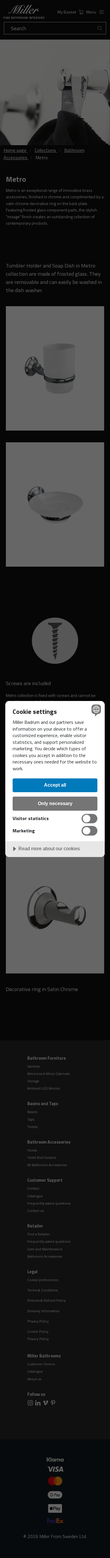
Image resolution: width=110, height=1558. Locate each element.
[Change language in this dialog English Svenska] (95, 710)
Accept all (55, 785)
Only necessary (55, 803)
